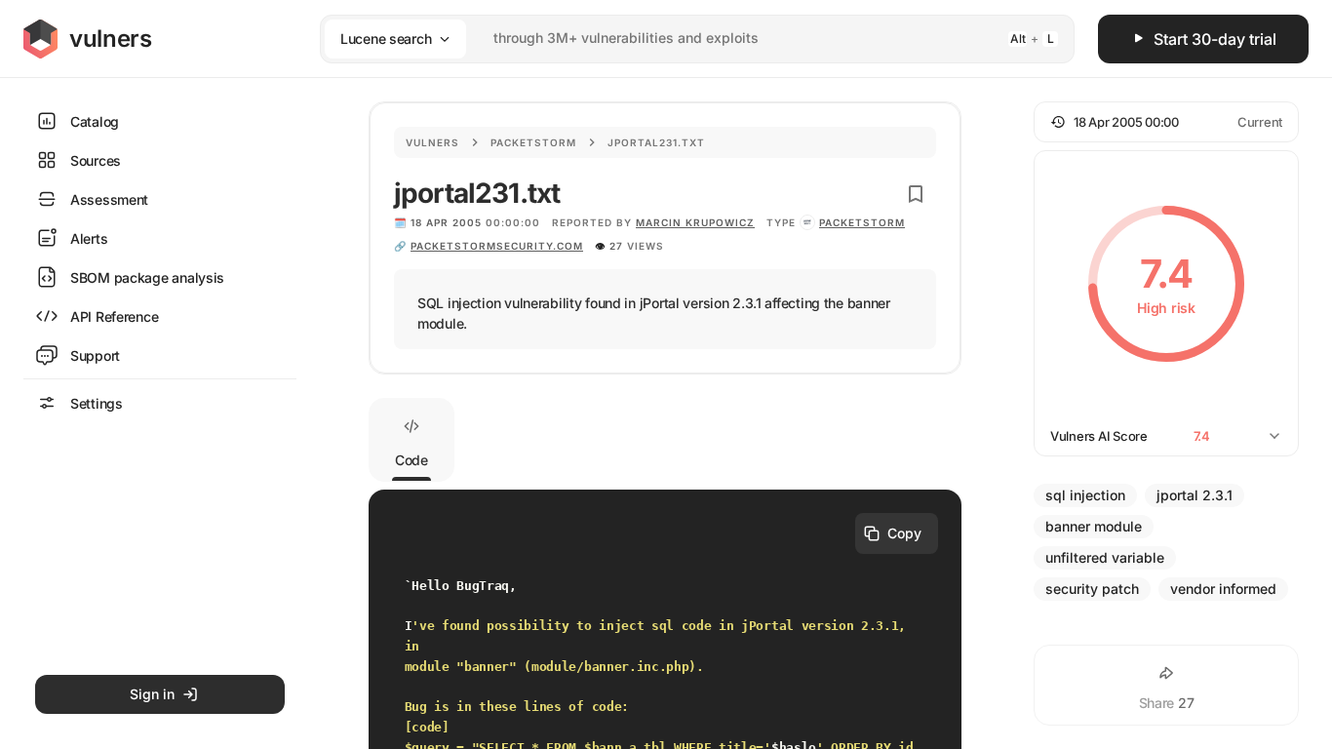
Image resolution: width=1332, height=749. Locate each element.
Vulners (432, 142)
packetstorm (862, 222)
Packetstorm (533, 142)
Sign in (152, 694)
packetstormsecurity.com (497, 246)
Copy (904, 533)
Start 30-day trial (1215, 39)
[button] (1166, 121)
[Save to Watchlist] (915, 194)
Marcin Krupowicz (695, 222)
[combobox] (672, 38)
